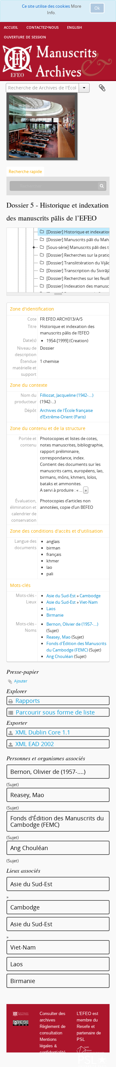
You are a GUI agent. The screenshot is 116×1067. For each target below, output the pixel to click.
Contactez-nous (42, 26)
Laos (50, 608)
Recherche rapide (25, 171)
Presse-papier (102, 88)
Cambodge (90, 596)
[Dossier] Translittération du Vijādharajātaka (81, 263)
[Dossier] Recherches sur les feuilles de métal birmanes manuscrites (81, 278)
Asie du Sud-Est (61, 596)
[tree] (58, 260)
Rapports (27, 700)
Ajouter (20, 681)
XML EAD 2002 (34, 744)
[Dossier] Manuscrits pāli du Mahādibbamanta (81, 239)
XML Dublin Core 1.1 (42, 732)
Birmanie (54, 615)
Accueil (11, 26)
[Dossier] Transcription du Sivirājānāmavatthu (81, 270)
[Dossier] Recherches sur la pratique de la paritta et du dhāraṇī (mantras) (81, 255)
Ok (97, 8)
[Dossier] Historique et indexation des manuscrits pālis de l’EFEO (81, 232)
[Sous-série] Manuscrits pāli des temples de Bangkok (81, 247)
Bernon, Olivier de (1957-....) (72, 624)
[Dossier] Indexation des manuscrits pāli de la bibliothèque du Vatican (81, 286)
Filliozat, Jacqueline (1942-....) (66, 395)
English (74, 26)
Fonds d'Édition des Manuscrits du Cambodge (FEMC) (57, 821)
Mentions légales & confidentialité (52, 1046)
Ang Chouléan (59, 656)
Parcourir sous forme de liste (54, 712)
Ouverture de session (25, 36)
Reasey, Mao (58, 637)
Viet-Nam (89, 602)
